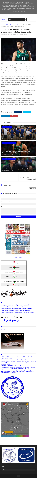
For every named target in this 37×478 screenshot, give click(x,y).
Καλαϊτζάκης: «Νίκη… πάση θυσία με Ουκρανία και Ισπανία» (15, 305)
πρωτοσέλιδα (18, 257)
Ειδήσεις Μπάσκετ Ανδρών (12, 24)
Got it (23, 12)
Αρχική (2, 24)
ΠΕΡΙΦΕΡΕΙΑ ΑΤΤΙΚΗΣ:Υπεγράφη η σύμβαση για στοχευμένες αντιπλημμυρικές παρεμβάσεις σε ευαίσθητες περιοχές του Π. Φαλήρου (18, 366)
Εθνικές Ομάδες (7, 127)
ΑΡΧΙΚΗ (3, 19)
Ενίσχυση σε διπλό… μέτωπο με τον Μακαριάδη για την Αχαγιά (16, 307)
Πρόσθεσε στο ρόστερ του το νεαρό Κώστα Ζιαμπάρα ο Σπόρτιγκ (16, 308)
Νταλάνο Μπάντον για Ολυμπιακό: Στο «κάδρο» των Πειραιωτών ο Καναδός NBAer (16, 152)
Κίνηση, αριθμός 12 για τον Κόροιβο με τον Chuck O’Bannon (15, 310)
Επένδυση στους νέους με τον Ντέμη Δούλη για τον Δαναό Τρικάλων (17, 312)
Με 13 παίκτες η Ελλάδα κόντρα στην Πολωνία (14, 137)
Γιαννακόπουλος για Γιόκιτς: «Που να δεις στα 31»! (15, 168)
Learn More (16, 12)
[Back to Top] (18, 476)
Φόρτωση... (3, 329)
